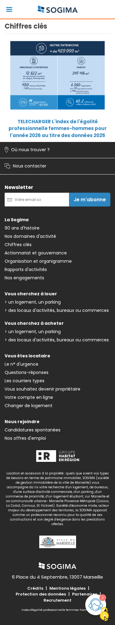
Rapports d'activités (26, 269)
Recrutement (57, 600)
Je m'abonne (90, 199)
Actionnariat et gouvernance (36, 253)
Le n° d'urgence (21, 364)
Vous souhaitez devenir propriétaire (42, 389)
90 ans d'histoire (22, 228)
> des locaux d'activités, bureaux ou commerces (57, 310)
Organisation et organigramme (38, 261)
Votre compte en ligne (29, 397)
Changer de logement (28, 406)
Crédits (35, 588)
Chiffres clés (18, 245)
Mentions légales (67, 588)
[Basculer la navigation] (9, 9)
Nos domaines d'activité (30, 236)
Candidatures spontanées (32, 430)
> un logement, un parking (33, 302)
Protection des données (41, 594)
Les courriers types (24, 381)
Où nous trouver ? (27, 150)
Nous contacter (25, 166)
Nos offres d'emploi (25, 438)
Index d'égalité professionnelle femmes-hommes (57, 610)
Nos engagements (24, 278)
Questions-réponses (26, 372)
